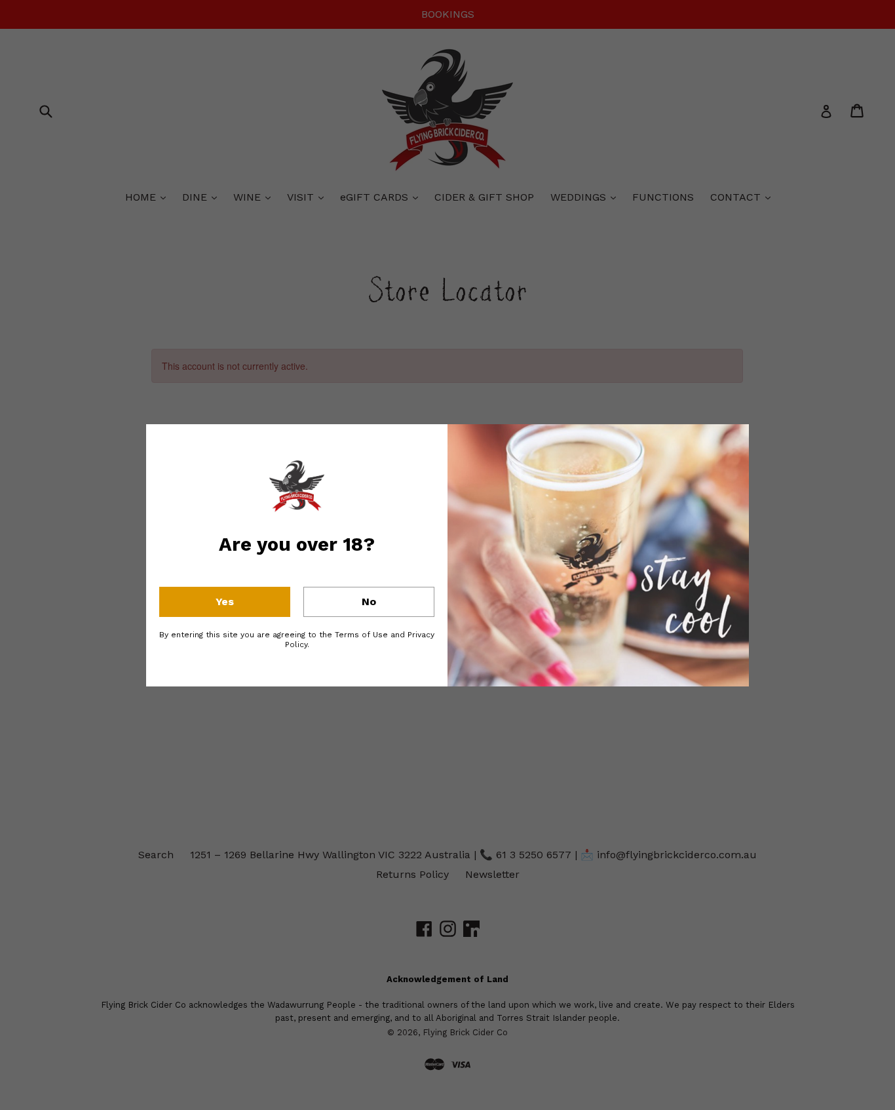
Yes (225, 601)
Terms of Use (361, 634)
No (369, 601)
